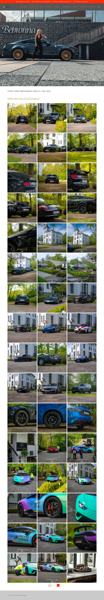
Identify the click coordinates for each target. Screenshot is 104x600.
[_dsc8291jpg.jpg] (82, 568)
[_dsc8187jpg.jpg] (22, 178)
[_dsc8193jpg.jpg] (22, 238)
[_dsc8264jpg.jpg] (22, 478)
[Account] (99, 7)
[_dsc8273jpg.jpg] (22, 538)
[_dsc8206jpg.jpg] (52, 268)
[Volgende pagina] (58, 585)
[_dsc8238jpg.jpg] (82, 388)
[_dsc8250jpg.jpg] (52, 448)
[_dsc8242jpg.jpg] (22, 388)
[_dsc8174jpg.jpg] (22, 148)
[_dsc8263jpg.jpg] (82, 448)
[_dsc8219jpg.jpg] (22, 328)
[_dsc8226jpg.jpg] (82, 328)
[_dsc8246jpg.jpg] (22, 418)
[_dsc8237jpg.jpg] (82, 358)
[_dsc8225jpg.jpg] (52, 358)
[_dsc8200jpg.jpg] (82, 238)
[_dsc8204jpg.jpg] (22, 268)
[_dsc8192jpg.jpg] (82, 208)
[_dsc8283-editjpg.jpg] (52, 568)
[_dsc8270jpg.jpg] (22, 508)
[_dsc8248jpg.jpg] (82, 418)
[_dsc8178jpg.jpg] (52, 148)
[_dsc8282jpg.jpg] (82, 538)
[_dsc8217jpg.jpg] (52, 298)
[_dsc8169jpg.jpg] (22, 118)
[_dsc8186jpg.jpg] (82, 178)
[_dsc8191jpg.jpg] (22, 208)
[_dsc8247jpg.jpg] (52, 418)
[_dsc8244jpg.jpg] (52, 388)
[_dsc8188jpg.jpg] (52, 208)
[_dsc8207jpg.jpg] (82, 268)
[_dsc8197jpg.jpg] (52, 238)
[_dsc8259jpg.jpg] (22, 448)
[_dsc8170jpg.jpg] (82, 118)
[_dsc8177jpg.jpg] (82, 148)
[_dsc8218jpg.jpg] (82, 298)
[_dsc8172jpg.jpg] (52, 118)
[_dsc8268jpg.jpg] (82, 478)
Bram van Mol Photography (23, 98)
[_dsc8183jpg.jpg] (52, 178)
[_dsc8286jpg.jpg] (22, 568)
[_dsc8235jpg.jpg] (22, 358)
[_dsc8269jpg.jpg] (52, 508)
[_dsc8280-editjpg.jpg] (52, 538)
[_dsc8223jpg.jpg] (52, 328)
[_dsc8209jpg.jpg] (22, 298)
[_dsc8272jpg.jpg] (82, 508)
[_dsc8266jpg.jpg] (52, 478)
